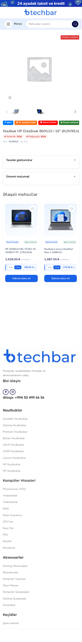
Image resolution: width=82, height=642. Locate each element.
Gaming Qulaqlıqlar (14, 598)
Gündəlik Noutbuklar (15, 419)
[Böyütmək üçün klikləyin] (10, 98)
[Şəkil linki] (41, 357)
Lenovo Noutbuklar (14, 458)
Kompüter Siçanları (14, 579)
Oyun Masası (10, 585)
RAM (6, 509)
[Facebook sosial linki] (6, 392)
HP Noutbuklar (12, 464)
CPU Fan (8, 521)
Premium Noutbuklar (15, 432)
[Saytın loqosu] (41, 12)
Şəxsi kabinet (11, 623)
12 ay (17, 267)
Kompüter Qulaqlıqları (16, 592)
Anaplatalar (10, 495)
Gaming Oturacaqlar (15, 566)
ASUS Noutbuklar (13, 445)
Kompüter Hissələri (19, 480)
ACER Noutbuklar (13, 451)
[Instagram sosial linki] (12, 392)
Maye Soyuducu (12, 515)
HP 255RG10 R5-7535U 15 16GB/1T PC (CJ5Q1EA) (20, 250)
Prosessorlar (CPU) (14, 489)
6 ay (11, 267)
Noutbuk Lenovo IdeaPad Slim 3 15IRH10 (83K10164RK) (58, 252)
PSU (5, 534)
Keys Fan (8, 528)
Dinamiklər (9, 605)
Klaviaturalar (10, 572)
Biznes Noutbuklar (14, 438)
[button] (21, 278)
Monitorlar (9, 548)
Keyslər (7, 541)
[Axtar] (75, 24)
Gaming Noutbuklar (14, 425)
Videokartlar (10, 502)
